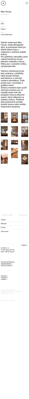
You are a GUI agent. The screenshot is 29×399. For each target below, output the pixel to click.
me (6, 300)
